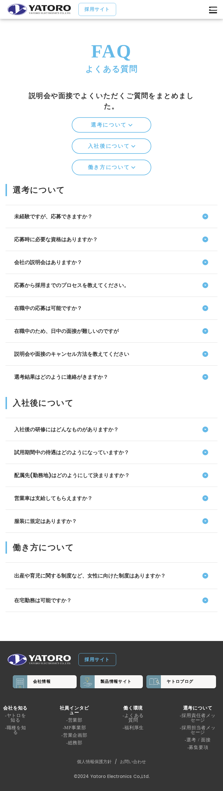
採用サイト (97, 9)
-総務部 (74, 743)
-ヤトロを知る (15, 718)
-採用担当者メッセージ (197, 730)
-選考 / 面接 (198, 740)
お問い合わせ (133, 762)
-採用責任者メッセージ (197, 718)
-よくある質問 (133, 718)
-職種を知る (15, 730)
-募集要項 (197, 747)
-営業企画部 (74, 735)
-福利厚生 (133, 727)
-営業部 (74, 720)
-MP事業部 (74, 727)
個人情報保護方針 (94, 762)
